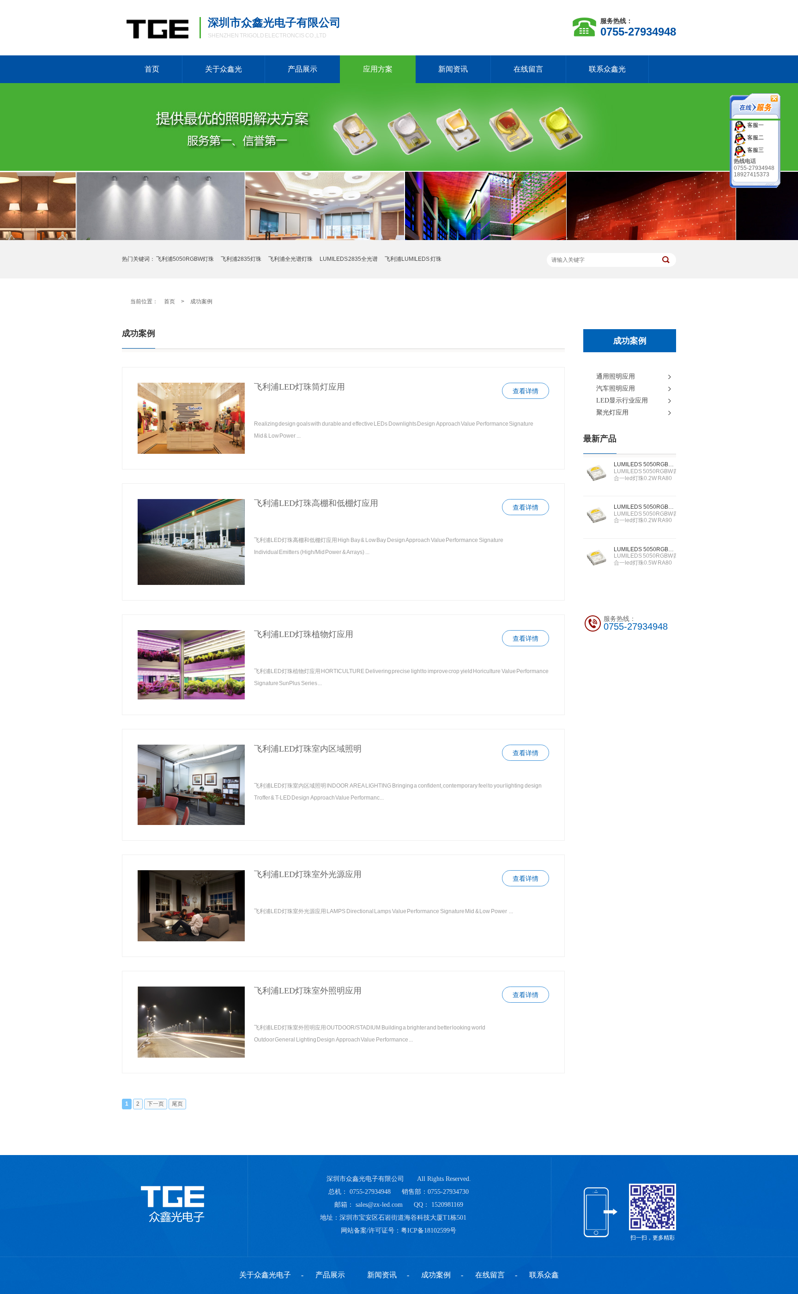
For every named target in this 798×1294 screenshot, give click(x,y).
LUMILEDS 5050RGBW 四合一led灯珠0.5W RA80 (645, 549)
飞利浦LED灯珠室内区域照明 (308, 748)
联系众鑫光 (607, 69)
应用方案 (378, 69)
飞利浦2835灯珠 (241, 259)
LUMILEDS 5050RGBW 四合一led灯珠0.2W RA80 (645, 464)
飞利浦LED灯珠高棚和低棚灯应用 (316, 503)
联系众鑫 (544, 1275)
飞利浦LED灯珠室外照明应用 (308, 990)
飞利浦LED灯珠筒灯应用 (299, 386)
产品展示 (302, 69)
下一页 (155, 1104)
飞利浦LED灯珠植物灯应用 (303, 634)
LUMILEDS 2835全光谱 (349, 259)
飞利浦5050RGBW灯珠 (185, 259)
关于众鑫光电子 (265, 1275)
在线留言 (528, 69)
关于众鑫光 (223, 69)
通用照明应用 (615, 376)
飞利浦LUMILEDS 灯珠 (413, 259)
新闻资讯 (453, 69)
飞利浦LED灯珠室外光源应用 (308, 874)
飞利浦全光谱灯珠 (290, 259)
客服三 (755, 149)
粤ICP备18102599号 (428, 1230)
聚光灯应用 (612, 412)
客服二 (755, 137)
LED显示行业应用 (622, 400)
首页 (152, 69)
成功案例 (201, 301)
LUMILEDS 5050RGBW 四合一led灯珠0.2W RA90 (645, 507)
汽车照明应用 (615, 388)
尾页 (177, 1104)
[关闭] (755, 117)
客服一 (755, 124)
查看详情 (525, 391)
